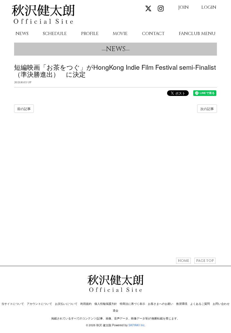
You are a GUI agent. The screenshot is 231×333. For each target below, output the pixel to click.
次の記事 (207, 108)
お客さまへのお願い (160, 304)
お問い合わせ (221, 304)
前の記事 (24, 108)
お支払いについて (66, 304)
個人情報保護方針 (105, 304)
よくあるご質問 (200, 304)
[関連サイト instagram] (160, 8)
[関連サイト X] (148, 8)
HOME (183, 260)
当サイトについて (12, 304)
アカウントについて (39, 304)
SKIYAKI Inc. (136, 325)
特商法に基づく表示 (132, 304)
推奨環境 (181, 304)
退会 (115, 310)
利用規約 (86, 304)
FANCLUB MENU (197, 33)
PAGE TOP (205, 260)
